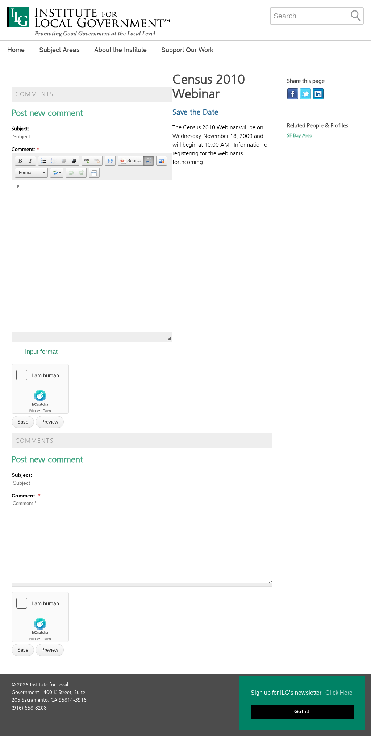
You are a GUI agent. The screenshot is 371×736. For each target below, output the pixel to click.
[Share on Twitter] (305, 94)
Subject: (20, 129)
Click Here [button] (339, 693)
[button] (20, 160)
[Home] (88, 36)
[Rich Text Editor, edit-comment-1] (92, 256)
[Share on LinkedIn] (318, 94)
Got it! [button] (302, 711)
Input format (41, 351)
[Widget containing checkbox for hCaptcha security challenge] (40, 389)
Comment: (25, 149)
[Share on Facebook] (293, 94)
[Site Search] (356, 16)
